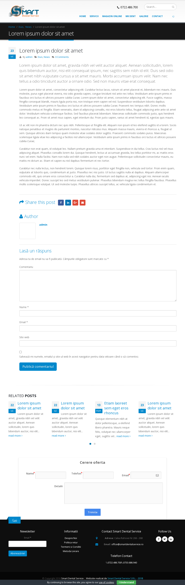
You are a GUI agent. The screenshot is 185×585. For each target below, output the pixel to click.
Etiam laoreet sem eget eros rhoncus (116, 408)
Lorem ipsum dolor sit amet (29, 405)
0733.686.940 (130, 562)
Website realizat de (114, 578)
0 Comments (62, 57)
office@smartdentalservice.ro (127, 544)
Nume (24, 307)
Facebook (61, 203)
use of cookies (106, 582)
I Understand (126, 582)
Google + (75, 203)
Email (82, 203)
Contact (157, 16)
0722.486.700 (114, 562)
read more (14, 435)
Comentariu (26, 267)
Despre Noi (71, 538)
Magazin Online (112, 16)
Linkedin (171, 539)
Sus (14, 520)
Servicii (94, 16)
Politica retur (71, 542)
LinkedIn (68, 203)
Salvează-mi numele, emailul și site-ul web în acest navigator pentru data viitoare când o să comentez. (79, 356)
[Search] (173, 7)
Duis (40, 57)
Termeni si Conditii (71, 546)
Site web (24, 337)
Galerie (143, 16)
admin (29, 57)
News (47, 57)
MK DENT (131, 16)
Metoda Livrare (71, 551)
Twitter (164, 539)
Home (82, 16)
